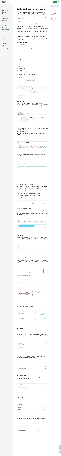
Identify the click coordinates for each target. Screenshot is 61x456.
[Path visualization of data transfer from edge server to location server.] (32, 292)
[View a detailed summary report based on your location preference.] (32, 117)
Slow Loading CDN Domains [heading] (22, 396)
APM (2, 16)
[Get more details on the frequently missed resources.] (32, 345)
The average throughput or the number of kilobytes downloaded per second (31, 197)
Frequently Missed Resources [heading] (22, 332)
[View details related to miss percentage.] (32, 164)
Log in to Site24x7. (21, 44)
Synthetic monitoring (5, 10)
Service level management (6, 25)
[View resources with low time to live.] (32, 429)
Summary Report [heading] (20, 77)
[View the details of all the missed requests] (32, 316)
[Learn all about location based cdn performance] (32, 248)
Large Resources (53, 15)
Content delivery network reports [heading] (31, 9)
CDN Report (52, 9)
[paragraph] (32, 23)
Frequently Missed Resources (53, 14)
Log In (50, 1)
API (2, 45)
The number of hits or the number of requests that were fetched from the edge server (32, 186)
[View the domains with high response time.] (32, 386)
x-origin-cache (20, 66)
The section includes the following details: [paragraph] (27, 175)
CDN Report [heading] (19, 53)
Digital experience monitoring (4, 13)
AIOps (3, 34)
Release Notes (4, 43)
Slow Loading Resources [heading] (21, 375)
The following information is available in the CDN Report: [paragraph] (26, 74)
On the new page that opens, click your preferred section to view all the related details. (32, 48)
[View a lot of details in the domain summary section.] (32, 202)
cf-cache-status (20, 61)
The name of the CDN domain (23, 177)
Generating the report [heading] (22, 42)
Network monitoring (5, 18)
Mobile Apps (4, 38)
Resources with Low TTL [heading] (21, 416)
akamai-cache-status (21, 68)
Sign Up (54, 1)
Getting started (4, 5)
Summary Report (53, 10)
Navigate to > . (24, 46)
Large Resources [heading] (20, 354)
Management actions (5, 8)
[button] (58, 2)
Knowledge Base (4, 48)
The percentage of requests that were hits (25, 190)
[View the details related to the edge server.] (32, 225)
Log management (4, 20)
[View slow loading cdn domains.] (32, 407)
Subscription (4, 36)
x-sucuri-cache (20, 70)
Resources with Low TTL (54, 20)
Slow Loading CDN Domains (53, 19)
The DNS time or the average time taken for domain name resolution (29, 195)
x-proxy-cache (20, 64)
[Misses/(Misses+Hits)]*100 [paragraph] (21, 131)
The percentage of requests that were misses (25, 184)
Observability (4, 22)
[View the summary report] (32, 90)
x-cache (19, 59)
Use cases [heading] (19, 21)
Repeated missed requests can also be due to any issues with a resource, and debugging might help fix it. (33, 39)
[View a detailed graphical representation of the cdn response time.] (32, 145)
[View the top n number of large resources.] (32, 366)
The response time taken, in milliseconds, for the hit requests (28, 188)
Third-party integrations (5, 27)
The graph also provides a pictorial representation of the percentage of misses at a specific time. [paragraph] (32, 155)
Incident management (5, 29)
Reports (3, 32)
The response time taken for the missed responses (26, 182)
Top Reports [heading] (20, 328)
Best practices (4, 41)
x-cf (18, 72)
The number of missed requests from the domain (26, 180)
